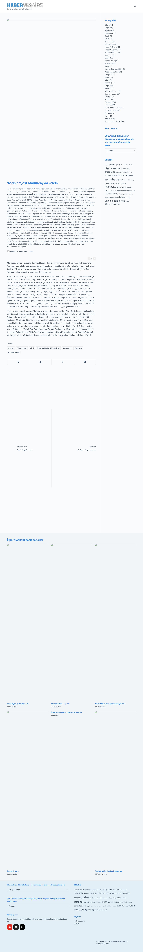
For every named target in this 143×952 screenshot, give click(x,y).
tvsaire (122, 197)
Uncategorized (111, 110)
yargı (128, 197)
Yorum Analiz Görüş (112, 121)
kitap (122, 187)
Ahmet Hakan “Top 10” (60, 704)
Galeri (107, 39)
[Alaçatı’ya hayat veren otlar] (27, 622)
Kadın (107, 66)
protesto (78, 348)
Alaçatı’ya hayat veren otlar (18, 704)
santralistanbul (110, 91)
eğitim (127, 172)
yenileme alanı (13, 352)
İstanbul (108, 63)
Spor (107, 99)
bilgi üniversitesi (113, 168)
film (130, 172)
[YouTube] (9, 927)
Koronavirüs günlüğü (113, 69)
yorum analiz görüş (115, 200)
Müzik (107, 80)
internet (123, 183)
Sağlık (107, 86)
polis (129, 191)
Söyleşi (107, 97)
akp (120, 165)
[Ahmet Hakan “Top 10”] (71, 622)
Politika (108, 83)
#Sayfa (107, 25)
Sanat (107, 88)
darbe (124, 168)
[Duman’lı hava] (27, 789)
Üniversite (109, 113)
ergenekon (110, 172)
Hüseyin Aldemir (104, 898)
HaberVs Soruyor (111, 50)
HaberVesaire (79, 921)
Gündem (108, 44)
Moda (107, 77)
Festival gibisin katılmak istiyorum (108, 871)
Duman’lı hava (13, 871)
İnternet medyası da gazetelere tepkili (66, 712)
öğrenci (108, 204)
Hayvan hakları (111, 52)
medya (108, 190)
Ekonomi (108, 33)
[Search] (135, 6)
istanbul (109, 186)
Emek (107, 36)
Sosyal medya (110, 94)
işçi (32, 348)
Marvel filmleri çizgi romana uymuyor (110, 704)
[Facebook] (18, 362)
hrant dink (127, 180)
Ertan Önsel (21, 348)
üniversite (115, 204)
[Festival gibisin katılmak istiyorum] (115, 789)
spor (131, 194)
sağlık (119, 194)
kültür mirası (128, 187)
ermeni (118, 172)
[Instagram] (22, 927)
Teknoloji (108, 102)
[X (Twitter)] (40, 362)
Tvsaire (107, 105)
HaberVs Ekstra (111, 47)
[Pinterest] (63, 362)
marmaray (67, 348)
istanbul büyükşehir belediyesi (48, 348)
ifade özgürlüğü (115, 183)
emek (11, 348)
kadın (119, 187)
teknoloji (116, 197)
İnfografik (108, 55)
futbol (107, 175)
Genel (32, 251)
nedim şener (122, 191)
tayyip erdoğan (109, 197)
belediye (130, 165)
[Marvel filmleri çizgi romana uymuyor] (115, 622)
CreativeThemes (102, 944)
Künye (76, 924)
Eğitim (107, 30)
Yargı (107, 116)
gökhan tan (123, 175)
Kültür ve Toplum (111, 72)
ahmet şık (114, 164)
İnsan (107, 58)
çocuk (127, 201)
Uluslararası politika (112, 108)
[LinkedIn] (85, 362)
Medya (107, 75)
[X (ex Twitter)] (16, 927)
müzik (114, 191)
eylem (122, 172)
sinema (126, 194)
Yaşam (107, 119)
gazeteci (114, 175)
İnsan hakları (110, 61)
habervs (118, 179)
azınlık (125, 165)
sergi (122, 194)
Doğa (107, 28)
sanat (133, 191)
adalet (106, 165)
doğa (128, 168)
